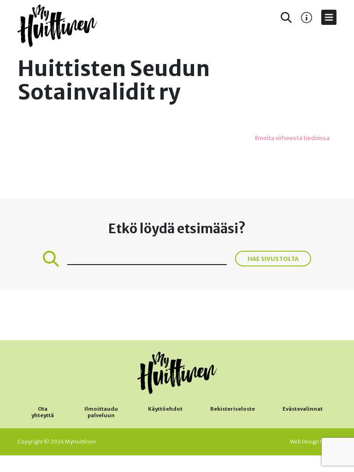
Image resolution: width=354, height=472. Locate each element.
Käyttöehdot (165, 409)
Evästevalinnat (303, 409)
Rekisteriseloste (232, 409)
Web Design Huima (313, 441)
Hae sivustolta (273, 258)
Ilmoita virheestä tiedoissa (292, 138)
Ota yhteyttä (42, 412)
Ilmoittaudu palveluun (101, 412)
